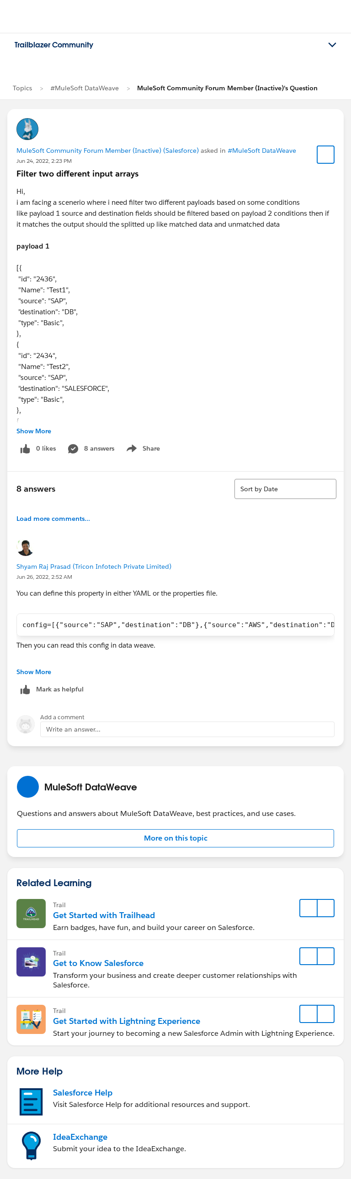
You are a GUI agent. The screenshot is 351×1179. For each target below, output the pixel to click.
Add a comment (62, 717)
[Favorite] (326, 154)
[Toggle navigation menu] (332, 45)
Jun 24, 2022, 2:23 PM (44, 161)
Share (141, 450)
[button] (175, 838)
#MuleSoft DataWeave (84, 88)
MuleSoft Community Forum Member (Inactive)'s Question (227, 88)
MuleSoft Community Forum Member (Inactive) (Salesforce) (107, 150)
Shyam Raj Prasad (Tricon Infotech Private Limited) (93, 566)
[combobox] (285, 489)
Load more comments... (53, 518)
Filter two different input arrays (77, 173)
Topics (22, 88)
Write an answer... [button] (73, 729)
